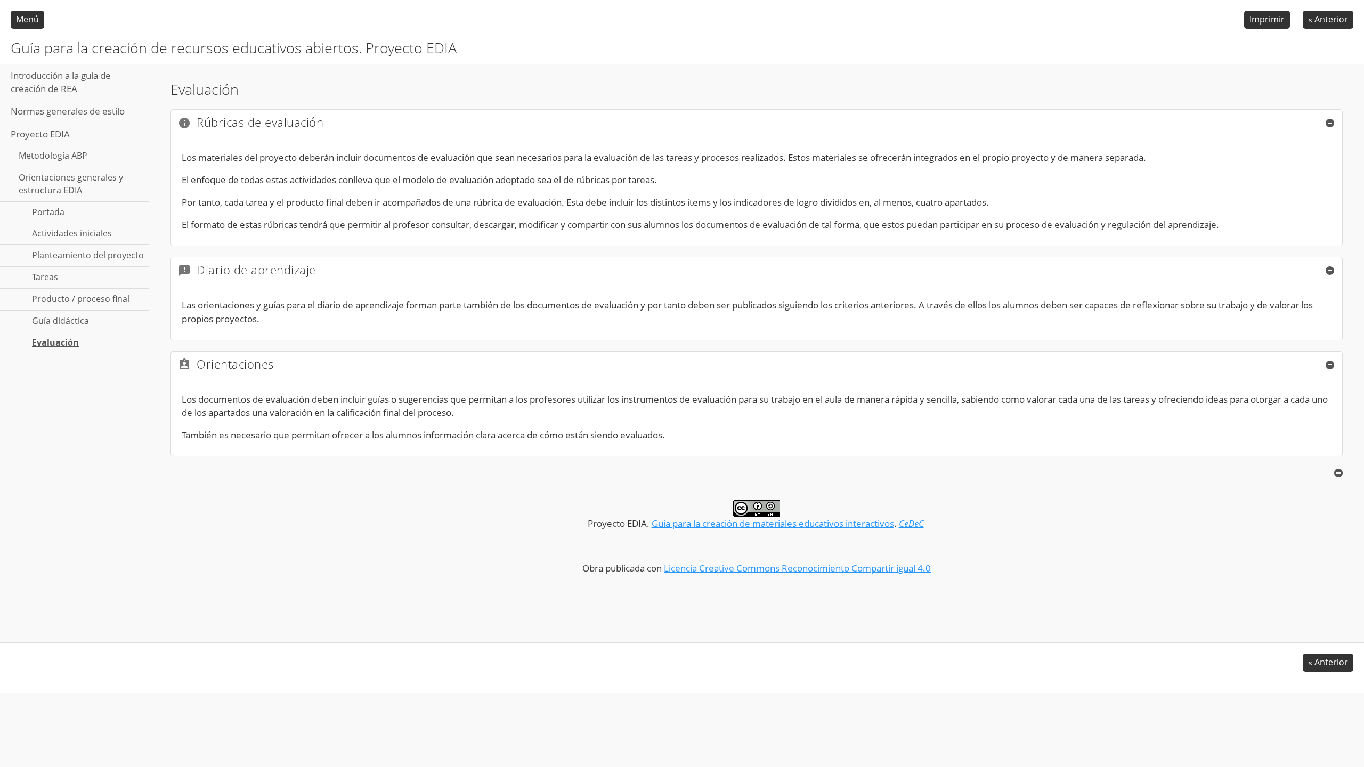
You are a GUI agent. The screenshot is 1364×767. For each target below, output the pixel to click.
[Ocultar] (1330, 123)
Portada (48, 212)
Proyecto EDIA (40, 134)
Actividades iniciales (72, 233)
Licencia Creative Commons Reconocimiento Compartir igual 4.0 (797, 568)
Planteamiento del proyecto (88, 255)
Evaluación (55, 342)
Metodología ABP (53, 155)
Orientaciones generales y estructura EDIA (71, 184)
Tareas (45, 277)
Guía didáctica (60, 321)
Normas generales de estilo (68, 111)
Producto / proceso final (80, 299)
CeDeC (911, 523)
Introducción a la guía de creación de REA (61, 82)
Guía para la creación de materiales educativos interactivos (773, 523)
